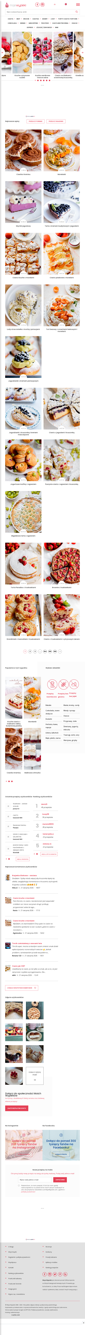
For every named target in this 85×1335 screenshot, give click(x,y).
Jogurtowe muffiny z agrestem (23, 484)
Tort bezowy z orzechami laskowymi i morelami (61, 330)
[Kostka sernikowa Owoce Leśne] (42, 52)
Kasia (15, 910)
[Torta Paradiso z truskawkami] (23, 563)
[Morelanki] (62, 150)
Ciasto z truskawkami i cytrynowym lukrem (62, 639)
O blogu (11, 1247)
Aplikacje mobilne (51, 1262)
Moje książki (12, 1252)
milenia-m (47, 844)
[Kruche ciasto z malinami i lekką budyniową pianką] (13, 698)
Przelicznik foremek (14, 1284)
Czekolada (12, 23)
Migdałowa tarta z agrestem (23, 536)
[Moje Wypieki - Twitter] (55, 1274)
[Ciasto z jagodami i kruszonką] (62, 408)
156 (55, 651)
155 (50, 651)
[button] (35, 80)
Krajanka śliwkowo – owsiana (24, 875)
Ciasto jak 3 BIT (18, 966)
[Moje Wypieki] (15, 6)
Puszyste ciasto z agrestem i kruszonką (61, 484)
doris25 (44, 804)
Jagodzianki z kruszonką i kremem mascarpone (23, 433)
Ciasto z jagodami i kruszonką (61, 432)
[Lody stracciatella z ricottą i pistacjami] (23, 305)
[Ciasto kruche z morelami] (23, 254)
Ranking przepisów (52, 1268)
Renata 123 (16, 956)
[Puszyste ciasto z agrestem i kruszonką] (62, 460)
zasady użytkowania (51, 1310)
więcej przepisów (22, 859)
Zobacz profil (24, 1154)
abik (14, 975)
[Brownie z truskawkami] (62, 563)
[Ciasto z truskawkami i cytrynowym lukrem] (62, 615)
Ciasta (10, 19)
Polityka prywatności (37, 1310)
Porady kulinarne (51, 1257)
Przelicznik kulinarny (15, 1279)
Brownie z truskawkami (61, 587)
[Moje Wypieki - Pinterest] (60, 1274)
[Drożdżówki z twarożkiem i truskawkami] (23, 615)
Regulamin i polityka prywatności (19, 1257)
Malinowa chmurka (32, 773)
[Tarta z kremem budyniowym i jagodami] (62, 202)
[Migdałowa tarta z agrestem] (23, 512)
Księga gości (12, 1289)
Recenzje (49, 1247)
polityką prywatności (28, 1192)
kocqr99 (45, 814)
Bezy (18, 19)
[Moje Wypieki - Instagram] (42, 5)
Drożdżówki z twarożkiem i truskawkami (23, 639)
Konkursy (49, 1252)
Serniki (22, 23)
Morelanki (62, 174)
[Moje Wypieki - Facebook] (37, 5)
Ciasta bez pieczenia (60, 23)
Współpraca (12, 1262)
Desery (44, 19)
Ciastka (35, 19)
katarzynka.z (48, 834)
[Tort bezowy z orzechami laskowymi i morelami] (62, 305)
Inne (56, 27)
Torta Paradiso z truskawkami (23, 587)
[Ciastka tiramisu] (23, 150)
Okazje (74, 23)
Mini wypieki (33, 23)
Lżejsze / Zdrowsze (44, 27)
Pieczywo (45, 23)
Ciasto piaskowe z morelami (62, 277)
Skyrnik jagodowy (23, 226)
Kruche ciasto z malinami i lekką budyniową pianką (14, 723)
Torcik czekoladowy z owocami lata (27, 943)
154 (45, 651)
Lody (53, 19)
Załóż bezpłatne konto (16, 1108)
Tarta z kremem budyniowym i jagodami (62, 226)
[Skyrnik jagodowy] (23, 202)
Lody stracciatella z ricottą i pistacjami (23, 329)
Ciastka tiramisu (23, 174)
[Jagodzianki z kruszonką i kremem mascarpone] (23, 408)
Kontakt (11, 1268)
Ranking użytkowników (16, 1273)
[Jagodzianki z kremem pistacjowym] (23, 357)
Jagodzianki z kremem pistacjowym (23, 381)
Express (30, 27)
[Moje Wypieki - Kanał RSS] (65, 1274)
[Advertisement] (42, 100)
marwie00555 (48, 824)
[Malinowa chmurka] (32, 749)
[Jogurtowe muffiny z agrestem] (23, 460)
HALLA (15, 888)
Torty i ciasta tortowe (67, 19)
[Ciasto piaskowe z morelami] (62, 254)
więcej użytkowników (49, 854)
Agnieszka (17, 933)
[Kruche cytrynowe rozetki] (22, 52)
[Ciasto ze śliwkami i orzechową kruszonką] (63, 52)
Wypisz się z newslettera (16, 1294)
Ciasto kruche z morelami (23, 277)
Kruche (26, 19)
